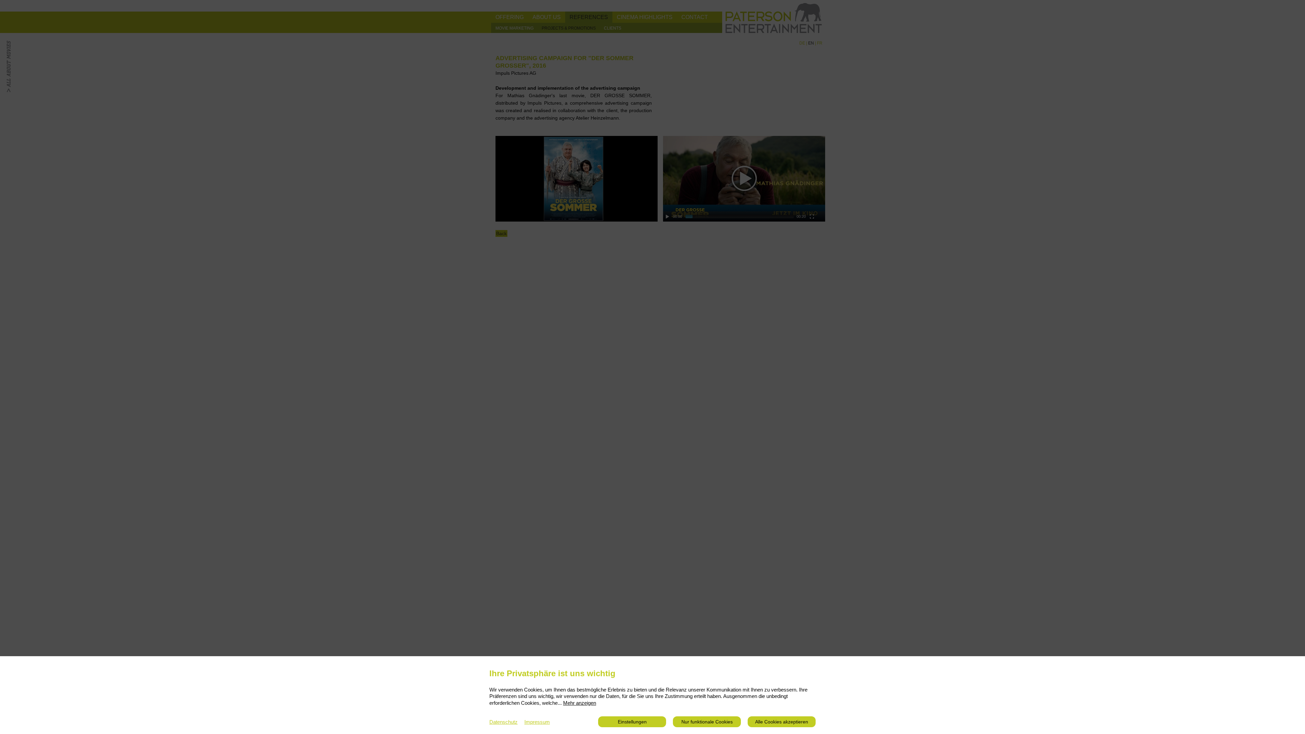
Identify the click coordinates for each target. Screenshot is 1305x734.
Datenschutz (503, 722)
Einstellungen (632, 721)
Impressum (537, 722)
